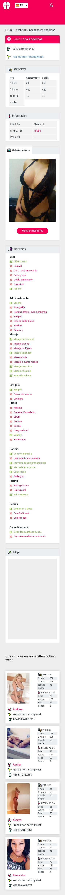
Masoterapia (20, 357)
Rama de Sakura (22, 375)
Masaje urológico (23, 348)
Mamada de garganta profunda (30, 462)
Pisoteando (20, 439)
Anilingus (18, 476)
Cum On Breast (21, 513)
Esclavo (18, 421)
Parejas (17, 316)
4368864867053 (22, 830)
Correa (17, 426)
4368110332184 (22, 774)
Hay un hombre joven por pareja (30, 312)
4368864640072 (22, 885)
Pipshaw (18, 325)
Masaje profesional (24, 339)
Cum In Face (20, 517)
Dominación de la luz (25, 412)
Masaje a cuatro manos (26, 361)
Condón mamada (23, 453)
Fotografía (19, 307)
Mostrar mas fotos (32, 230)
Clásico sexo (20, 261)
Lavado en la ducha (24, 321)
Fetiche (17, 288)
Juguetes (18, 284)
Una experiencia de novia (27, 458)
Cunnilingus (20, 471)
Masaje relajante (22, 371)
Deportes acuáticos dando (28, 532)
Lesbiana (18, 398)
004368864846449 (23, 48)
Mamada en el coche (24, 467)
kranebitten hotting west (28, 56)
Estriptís (18, 389)
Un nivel (18, 266)
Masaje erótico (21, 343)
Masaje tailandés (22, 352)
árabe (37, 130)
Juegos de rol (21, 430)
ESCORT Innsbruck (16, 29)
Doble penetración (23, 279)
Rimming (18, 330)
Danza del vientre (23, 394)
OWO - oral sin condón (25, 270)
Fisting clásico (21, 485)
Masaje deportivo (23, 366)
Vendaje (18, 435)
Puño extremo (21, 494)
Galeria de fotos (21, 150)
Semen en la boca (23, 508)
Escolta (17, 302)
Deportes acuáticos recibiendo (30, 536)
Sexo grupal (20, 275)
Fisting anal (20, 490)
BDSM (17, 416)
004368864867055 (24, 719)
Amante (18, 407)
